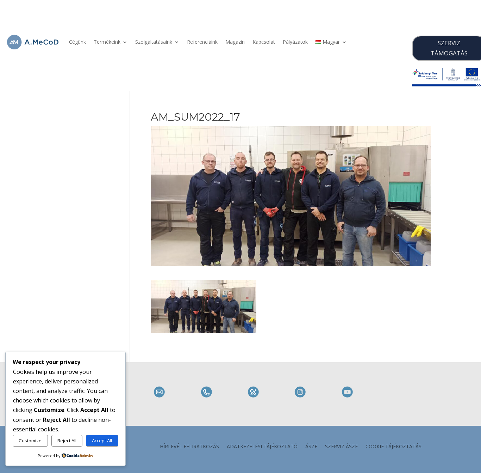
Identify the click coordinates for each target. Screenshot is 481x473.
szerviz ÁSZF (341, 447)
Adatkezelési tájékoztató (262, 447)
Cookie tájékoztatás (393, 447)
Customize (30, 440)
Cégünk (77, 41)
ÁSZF (311, 447)
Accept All (102, 440)
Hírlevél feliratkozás (189, 447)
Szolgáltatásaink (153, 41)
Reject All (66, 440)
